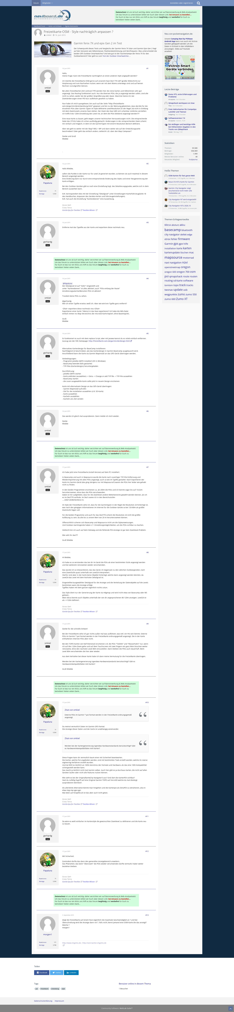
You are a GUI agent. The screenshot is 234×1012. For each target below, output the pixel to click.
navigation (175, 262)
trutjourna (193, 159)
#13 (147, 915)
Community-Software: (117, 1008)
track (182, 285)
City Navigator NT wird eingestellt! (182, 199)
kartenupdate (172, 252)
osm (193, 272)
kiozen (170, 132)
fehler (174, 239)
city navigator (172, 234)
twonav (169, 289)
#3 (147, 222)
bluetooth (186, 230)
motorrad (188, 257)
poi (167, 276)
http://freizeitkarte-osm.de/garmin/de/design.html (109, 341)
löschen (184, 252)
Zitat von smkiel (72, 709)
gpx (181, 243)
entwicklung (55, 989)
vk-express (171, 99)
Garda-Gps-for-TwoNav (71, 210)
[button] (41, 972)
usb (185, 289)
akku (182, 224)
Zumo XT (182, 299)
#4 (147, 278)
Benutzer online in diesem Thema (135, 983)
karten (187, 248)
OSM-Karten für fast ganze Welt (181, 175)
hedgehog (171, 114)
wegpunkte (171, 294)
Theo (170, 106)
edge (189, 234)
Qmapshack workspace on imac (181, 103)
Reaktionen (42, 191)
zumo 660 (170, 299)
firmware (184, 239)
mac (191, 252)
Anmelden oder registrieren (181, 3)
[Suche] (198, 3)
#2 (147, 163)
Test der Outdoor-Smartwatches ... (116, 56)
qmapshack (175, 276)
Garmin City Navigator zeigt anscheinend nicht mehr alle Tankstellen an (180, 190)
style (63, 989)
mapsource (173, 257)
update (178, 290)
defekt (183, 234)
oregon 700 (183, 271)
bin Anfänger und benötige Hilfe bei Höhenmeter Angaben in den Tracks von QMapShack (182, 126)
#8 (147, 552)
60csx (168, 224)
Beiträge (41, 194)
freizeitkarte (44, 989)
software (188, 280)
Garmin (169, 243)
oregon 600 (170, 271)
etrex (167, 239)
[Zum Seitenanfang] (230, 1008)
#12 (147, 851)
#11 (147, 816)
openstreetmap (172, 267)
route (186, 276)
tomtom (169, 285)
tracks (189, 285)
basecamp (173, 229)
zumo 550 (191, 294)
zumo (181, 294)
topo (176, 285)
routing (169, 280)
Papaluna (68, 283)
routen (193, 276)
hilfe (186, 243)
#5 (147, 333)
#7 (147, 467)
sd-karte (178, 280)
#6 (147, 411)
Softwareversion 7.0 (176, 118)
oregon (185, 267)
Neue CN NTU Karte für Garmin (181, 182)
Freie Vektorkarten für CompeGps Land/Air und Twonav (182, 110)
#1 (147, 68)
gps (176, 243)
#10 (147, 702)
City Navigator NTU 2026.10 (179, 205)
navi (167, 262)
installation (170, 248)
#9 (147, 624)
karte (179, 248)
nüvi (185, 262)
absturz (175, 224)
